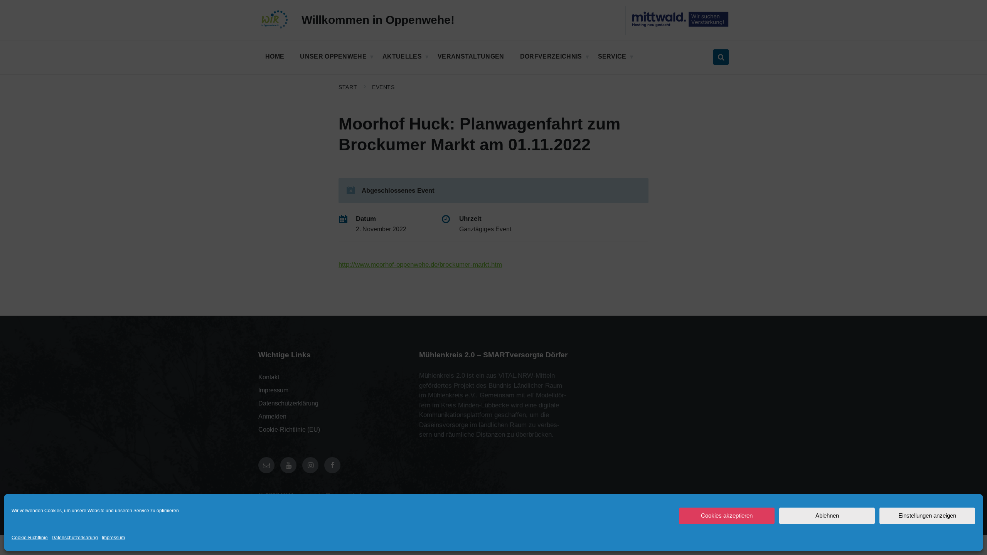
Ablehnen (827, 515)
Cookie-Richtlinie (30, 537)
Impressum (113, 537)
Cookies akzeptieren (727, 515)
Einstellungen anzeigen (927, 515)
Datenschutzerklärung (75, 537)
